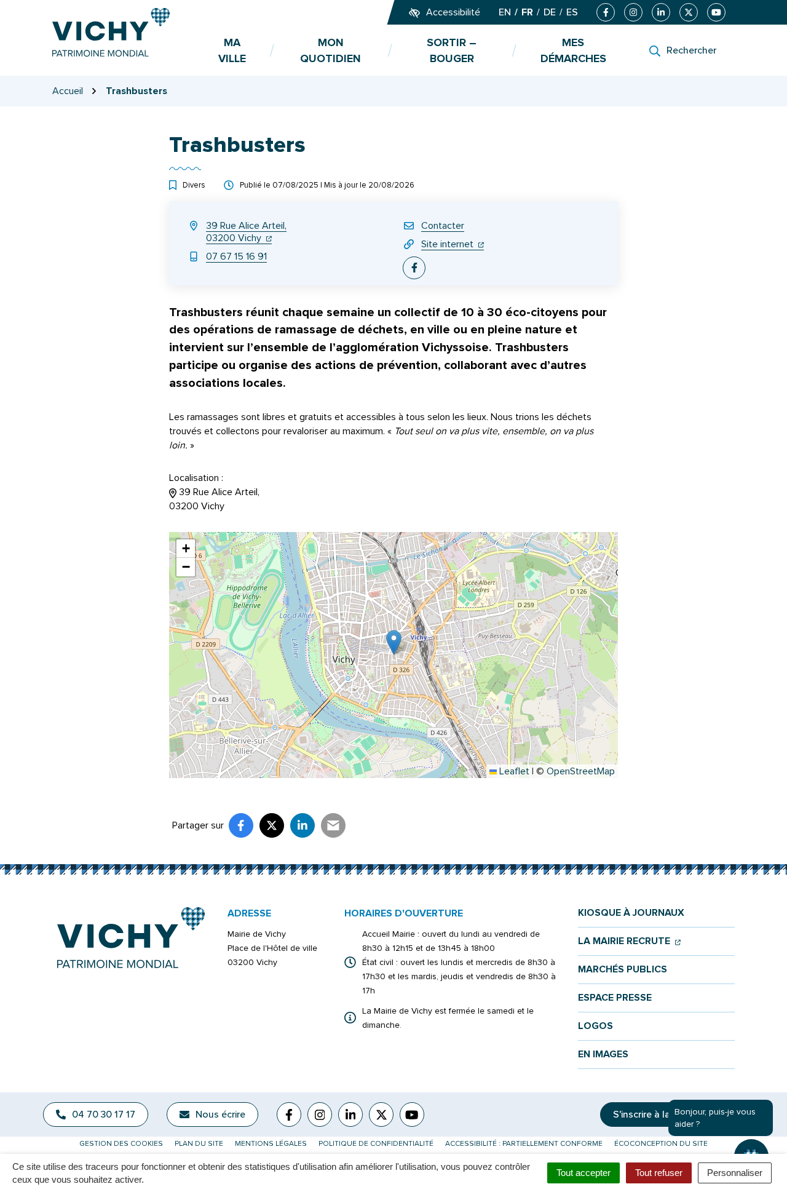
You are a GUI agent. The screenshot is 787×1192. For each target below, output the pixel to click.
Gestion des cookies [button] (121, 1143)
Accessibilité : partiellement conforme (524, 1143)
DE (550, 12)
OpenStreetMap (581, 771)
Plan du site (199, 1143)
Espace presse (615, 998)
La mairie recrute (629, 941)
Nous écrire (220, 1114)
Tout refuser (658, 1172)
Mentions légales (271, 1143)
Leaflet (513, 771)
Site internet (452, 244)
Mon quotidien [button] (330, 50)
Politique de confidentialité (375, 1143)
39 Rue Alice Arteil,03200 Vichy (246, 232)
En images (603, 1054)
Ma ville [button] (232, 50)
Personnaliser (734, 1172)
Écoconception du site (661, 1143)
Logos (595, 1026)
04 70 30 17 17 (103, 1114)
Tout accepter (583, 1172)
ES (572, 12)
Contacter (442, 226)
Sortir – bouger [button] (452, 50)
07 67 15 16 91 (236, 256)
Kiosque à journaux (631, 913)
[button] (393, 642)
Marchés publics (622, 969)
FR (527, 12)
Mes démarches (573, 50)
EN (505, 12)
